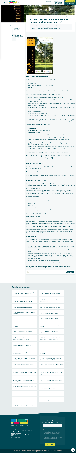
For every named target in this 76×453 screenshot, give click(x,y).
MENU (5, 2)
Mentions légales (39, 450)
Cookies (38, 451)
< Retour (13, 44)
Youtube (29, 430)
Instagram (32, 430)
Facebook (23, 430)
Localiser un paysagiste (48, 2)
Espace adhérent (71, 1)
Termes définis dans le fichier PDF (18, 32)
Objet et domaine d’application (17, 29)
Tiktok (35, 430)
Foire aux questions (59, 450)
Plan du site (46, 450)
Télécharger (69, 272)
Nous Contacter (29, 434)
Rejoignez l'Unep (70, 3)
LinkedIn (26, 430)
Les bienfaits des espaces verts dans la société (59, 2)
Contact (52, 450)
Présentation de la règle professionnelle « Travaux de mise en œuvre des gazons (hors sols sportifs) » (18, 38)
